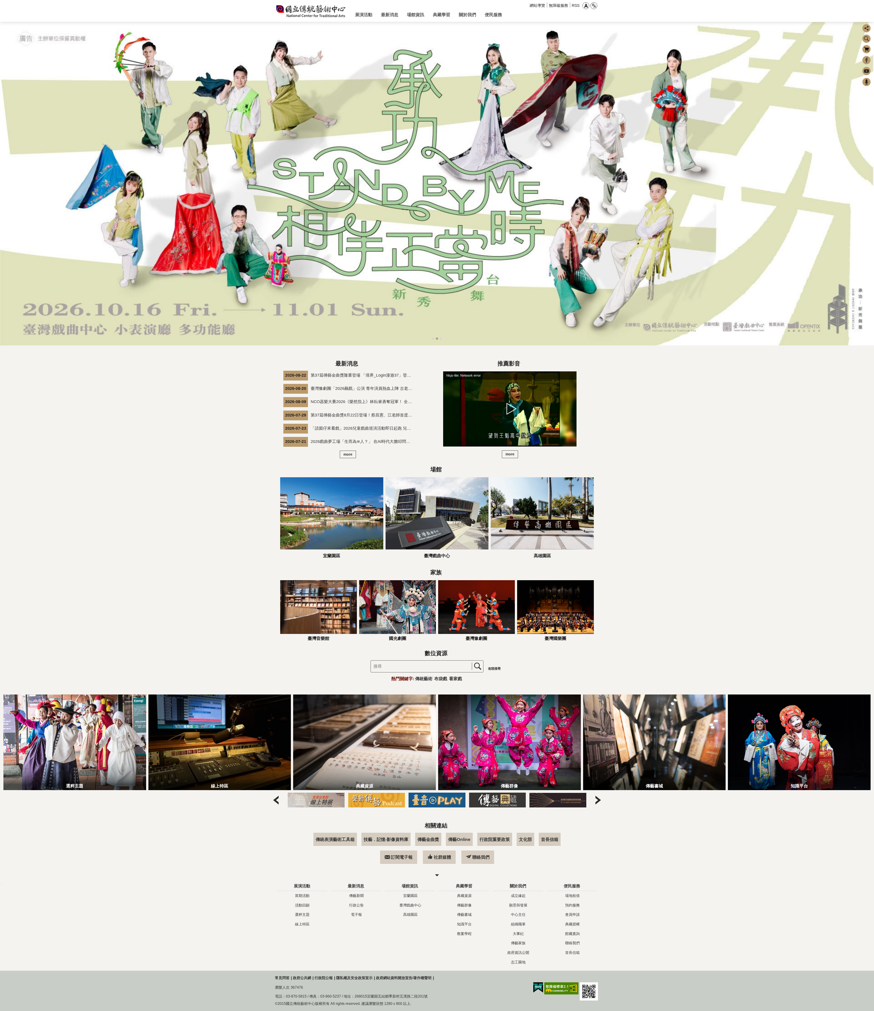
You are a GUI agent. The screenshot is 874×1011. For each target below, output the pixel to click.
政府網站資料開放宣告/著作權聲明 (404, 978)
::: (1, 883)
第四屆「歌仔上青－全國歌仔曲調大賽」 (433, 338)
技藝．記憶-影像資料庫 (386, 839)
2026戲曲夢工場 (441, 338)
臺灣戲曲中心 (410, 905)
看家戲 (455, 678)
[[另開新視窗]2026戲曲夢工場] (437, 183)
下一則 (868, 183)
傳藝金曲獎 (428, 839)
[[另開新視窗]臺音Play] (376, 800)
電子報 (356, 915)
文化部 (525, 839)
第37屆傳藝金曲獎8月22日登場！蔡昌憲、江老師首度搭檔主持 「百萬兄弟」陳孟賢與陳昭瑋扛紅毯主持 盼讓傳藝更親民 (350, 415)
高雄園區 (410, 915)
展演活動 (363, 14)
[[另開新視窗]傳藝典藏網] (437, 800)
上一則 (5, 183)
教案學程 (464, 934)
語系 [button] (593, 5)
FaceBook (866, 60)
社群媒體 (442, 857)
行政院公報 (324, 978)
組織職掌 (518, 924)
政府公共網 (302, 978)
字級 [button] (585, 5)
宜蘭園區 (410, 896)
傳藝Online (459, 839)
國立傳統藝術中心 (311, 11)
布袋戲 (440, 678)
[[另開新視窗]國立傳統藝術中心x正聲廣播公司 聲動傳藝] (316, 800)
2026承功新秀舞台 (437, 338)
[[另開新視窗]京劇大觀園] (557, 800)
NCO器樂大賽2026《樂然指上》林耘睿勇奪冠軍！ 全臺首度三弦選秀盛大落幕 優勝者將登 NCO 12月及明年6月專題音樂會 (350, 401)
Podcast (866, 82)
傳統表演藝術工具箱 (335, 839)
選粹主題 (302, 915)
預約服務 (572, 905)
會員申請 (572, 915)
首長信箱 (549, 839)
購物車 (866, 49)
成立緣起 (518, 896)
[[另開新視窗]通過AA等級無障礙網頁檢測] (561, 988)
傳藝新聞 (356, 896)
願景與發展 (518, 905)
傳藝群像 (464, 905)
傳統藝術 (423, 678)
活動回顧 (302, 905)
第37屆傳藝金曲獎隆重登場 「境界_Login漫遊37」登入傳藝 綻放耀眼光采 (350, 375)
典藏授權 (572, 924)
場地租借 (572, 896)
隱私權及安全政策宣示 (354, 978)
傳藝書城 (464, 915)
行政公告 (356, 905)
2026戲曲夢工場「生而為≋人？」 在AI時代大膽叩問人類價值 (350, 441)
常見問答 (282, 978)
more (347, 454)
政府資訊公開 (518, 953)
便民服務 (493, 14)
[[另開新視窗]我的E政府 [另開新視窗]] (538, 987)
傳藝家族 (518, 943)
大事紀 (518, 934)
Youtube (866, 71)
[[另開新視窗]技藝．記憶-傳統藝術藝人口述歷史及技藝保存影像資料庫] (497, 800)
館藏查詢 (572, 934)
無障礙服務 (558, 5)
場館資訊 (415, 14)
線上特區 (302, 924)
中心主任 (518, 915)
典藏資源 (464, 896)
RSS (575, 5)
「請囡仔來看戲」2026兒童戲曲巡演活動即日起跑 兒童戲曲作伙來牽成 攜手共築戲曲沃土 (350, 428)
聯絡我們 (481, 857)
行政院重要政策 (495, 839)
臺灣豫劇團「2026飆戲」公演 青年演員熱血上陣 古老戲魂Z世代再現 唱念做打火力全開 (350, 388)
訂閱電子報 (402, 857)
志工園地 (518, 962)
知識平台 (464, 924)
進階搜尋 (494, 668)
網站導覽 (537, 5)
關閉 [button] (437, 875)
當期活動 (302, 896)
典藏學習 (441, 14)
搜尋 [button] (866, 39)
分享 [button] (866, 28)
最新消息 (389, 14)
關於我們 (467, 14)
